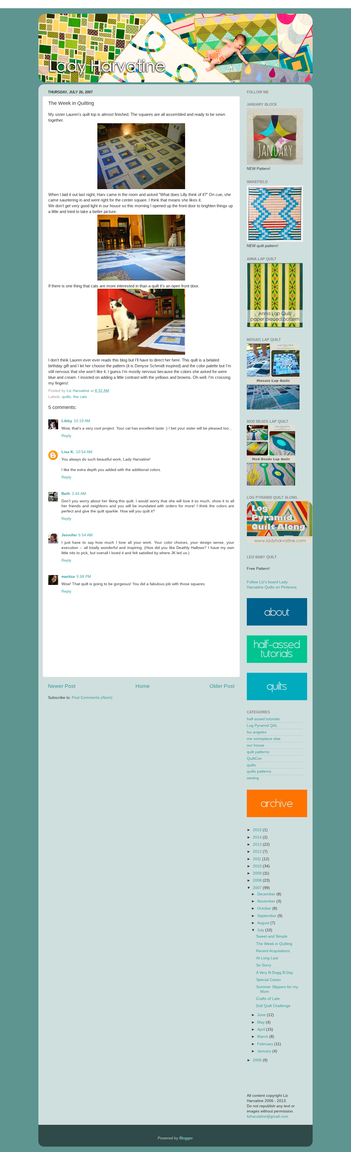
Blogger (186, 1138)
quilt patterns (258, 752)
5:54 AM (85, 535)
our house (255, 745)
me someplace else (264, 739)
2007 (258, 888)
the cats (80, 397)
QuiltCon (254, 758)
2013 (258, 844)
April (261, 1029)
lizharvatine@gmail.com (267, 1116)
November (266, 901)
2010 (258, 866)
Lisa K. (67, 452)
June (262, 1015)
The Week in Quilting (274, 944)
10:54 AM (84, 452)
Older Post (222, 686)
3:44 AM (79, 494)
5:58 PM (84, 576)
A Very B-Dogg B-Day (274, 973)
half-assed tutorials (263, 719)
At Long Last (267, 958)
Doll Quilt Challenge (273, 1006)
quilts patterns (259, 771)
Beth (65, 494)
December (266, 894)
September (267, 916)
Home (142, 686)
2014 (258, 837)
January (264, 1051)
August (263, 923)
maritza (68, 576)
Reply (66, 436)
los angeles (257, 732)
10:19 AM (82, 421)
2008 (258, 880)
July (261, 930)
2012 (258, 852)
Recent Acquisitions (273, 951)
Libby (66, 421)
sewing (253, 778)
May (261, 1022)
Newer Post (61, 686)
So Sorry (263, 965)
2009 (258, 873)
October (264, 908)
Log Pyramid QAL (262, 726)
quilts (66, 397)
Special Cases (268, 980)
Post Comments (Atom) (92, 698)
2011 (257, 859)
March (263, 1037)
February (265, 1044)
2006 (258, 1060)
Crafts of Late (268, 999)
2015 (258, 830)
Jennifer (69, 535)
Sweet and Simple (271, 936)
